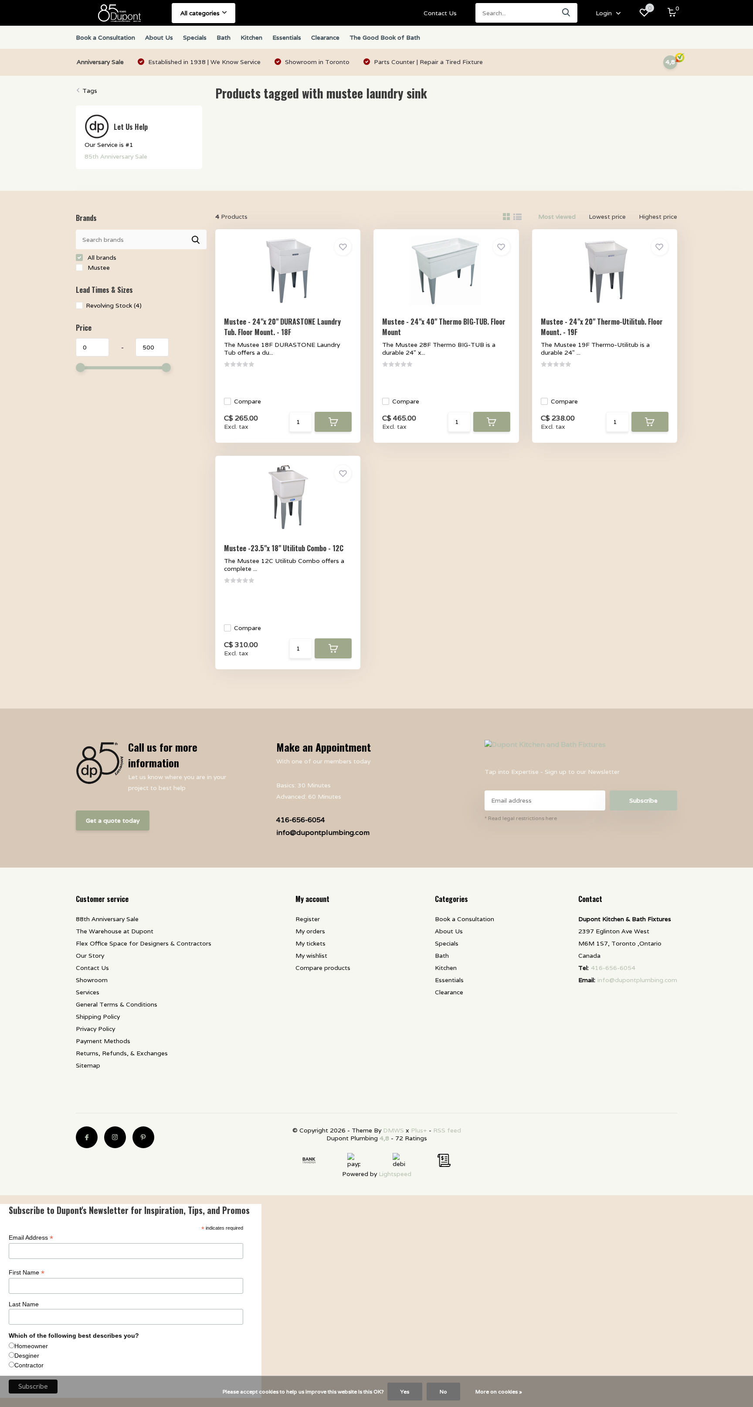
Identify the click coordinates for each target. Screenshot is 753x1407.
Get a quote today (112, 820)
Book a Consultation (105, 37)
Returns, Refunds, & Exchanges (122, 1053)
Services (87, 992)
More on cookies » (498, 1391)
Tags (89, 91)
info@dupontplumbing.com (323, 832)
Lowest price (607, 216)
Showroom (92, 980)
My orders (310, 931)
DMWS (393, 1130)
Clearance (325, 37)
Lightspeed (395, 1174)
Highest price (658, 216)
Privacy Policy (95, 1029)
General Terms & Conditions (116, 1004)
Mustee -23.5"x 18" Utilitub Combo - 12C (283, 548)
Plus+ (419, 1130)
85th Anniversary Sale (116, 156)
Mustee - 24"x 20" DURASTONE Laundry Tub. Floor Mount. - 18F (282, 326)
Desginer (26, 1355)
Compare (247, 401)
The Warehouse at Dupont (114, 931)
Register (307, 919)
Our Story (90, 955)
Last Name (24, 1304)
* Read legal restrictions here (521, 818)
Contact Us (440, 13)
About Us (159, 37)
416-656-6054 (300, 819)
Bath (224, 37)
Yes (404, 1391)
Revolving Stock (114, 305)
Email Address (31, 1238)
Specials (195, 37)
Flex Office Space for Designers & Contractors (143, 943)
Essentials (286, 37)
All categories (200, 13)
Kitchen (251, 37)
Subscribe (643, 800)
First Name (26, 1272)
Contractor (29, 1365)
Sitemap (88, 1065)
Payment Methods (103, 1041)
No (443, 1391)
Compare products (322, 968)
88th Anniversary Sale (107, 919)
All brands (101, 257)
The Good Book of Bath (384, 37)
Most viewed (557, 216)
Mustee (98, 267)
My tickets (310, 943)
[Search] (566, 13)
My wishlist (311, 955)
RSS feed (447, 1130)
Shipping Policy (98, 1016)
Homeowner (31, 1346)
